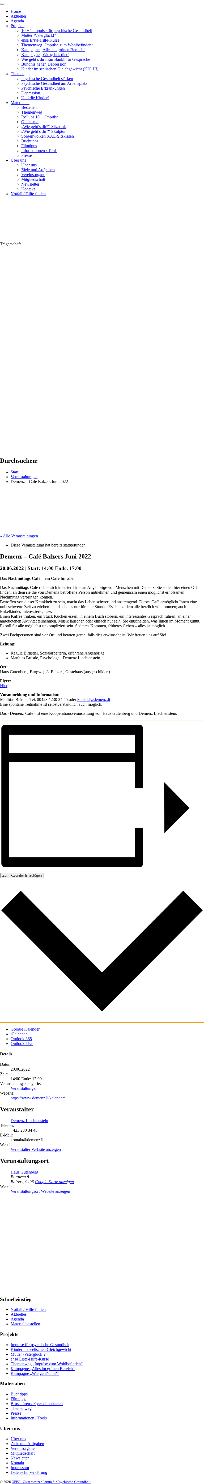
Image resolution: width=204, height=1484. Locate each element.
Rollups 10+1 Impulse (39, 117)
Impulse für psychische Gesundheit (40, 1344)
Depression (30, 93)
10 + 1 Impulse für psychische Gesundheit (56, 30)
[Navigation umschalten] (2, 4)
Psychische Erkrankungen (43, 88)
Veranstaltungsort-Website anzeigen (40, 1191)
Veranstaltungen (24, 1088)
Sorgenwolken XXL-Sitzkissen (47, 136)
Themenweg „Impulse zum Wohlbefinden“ (57, 45)
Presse (26, 155)
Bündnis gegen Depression (43, 64)
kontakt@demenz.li (93, 699)
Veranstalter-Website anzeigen (36, 1149)
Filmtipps (29, 145)
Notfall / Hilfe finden (28, 194)
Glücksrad (30, 121)
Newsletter (30, 184)
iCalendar (19, 1034)
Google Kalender (25, 1029)
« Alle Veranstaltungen (19, 536)
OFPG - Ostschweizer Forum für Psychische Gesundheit (51, 1482)
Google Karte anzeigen (54, 1181)
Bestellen (29, 107)
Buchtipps (29, 141)
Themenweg (31, 112)
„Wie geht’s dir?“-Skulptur (43, 131)
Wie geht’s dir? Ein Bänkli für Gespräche (55, 59)
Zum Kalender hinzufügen (22, 875)
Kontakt (28, 189)
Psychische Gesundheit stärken (47, 78)
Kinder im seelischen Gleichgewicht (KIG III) (59, 69)
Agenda (17, 21)
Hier (3, 685)
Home (16, 11)
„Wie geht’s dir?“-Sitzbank (43, 126)
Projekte (17, 25)
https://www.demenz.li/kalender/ (38, 1098)
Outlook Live (22, 1043)
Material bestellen (25, 1324)
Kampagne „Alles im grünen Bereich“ (53, 49)
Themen (17, 73)
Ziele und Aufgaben (38, 169)
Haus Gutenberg (24, 1172)
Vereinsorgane (33, 174)
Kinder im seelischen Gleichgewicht (41, 1349)
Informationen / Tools (39, 150)
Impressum (20, 1467)
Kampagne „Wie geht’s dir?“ (45, 54)
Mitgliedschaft (33, 179)
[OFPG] (48, 239)
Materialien (20, 102)
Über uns (18, 160)
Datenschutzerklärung (29, 1472)
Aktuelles (19, 16)
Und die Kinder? (35, 97)
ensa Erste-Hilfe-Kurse (40, 40)
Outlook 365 (21, 1038)
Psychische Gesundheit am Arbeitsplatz (54, 83)
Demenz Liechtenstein (29, 1120)
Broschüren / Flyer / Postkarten (37, 1403)
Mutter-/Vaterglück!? (38, 35)
